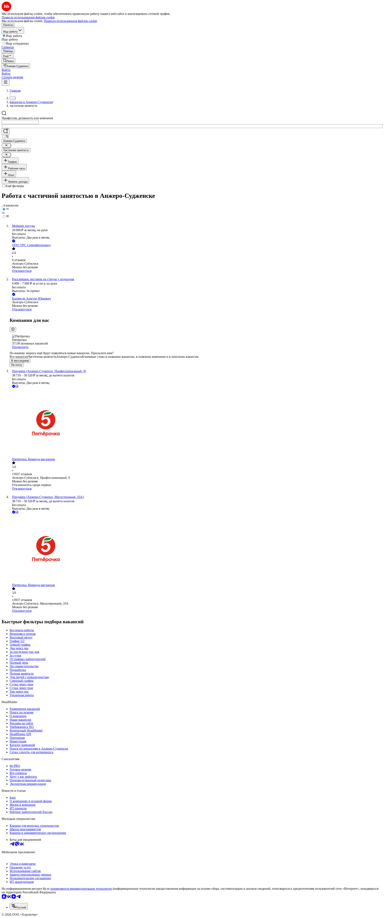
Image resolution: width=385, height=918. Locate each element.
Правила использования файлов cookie (70, 21)
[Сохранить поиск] (6, 131)
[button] (6, 70)
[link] (8, 60)
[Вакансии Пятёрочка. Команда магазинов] (196, 423)
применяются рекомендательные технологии (81, 888)
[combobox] (20, 122)
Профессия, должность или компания (27, 118)
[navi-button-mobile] (6, 82)
